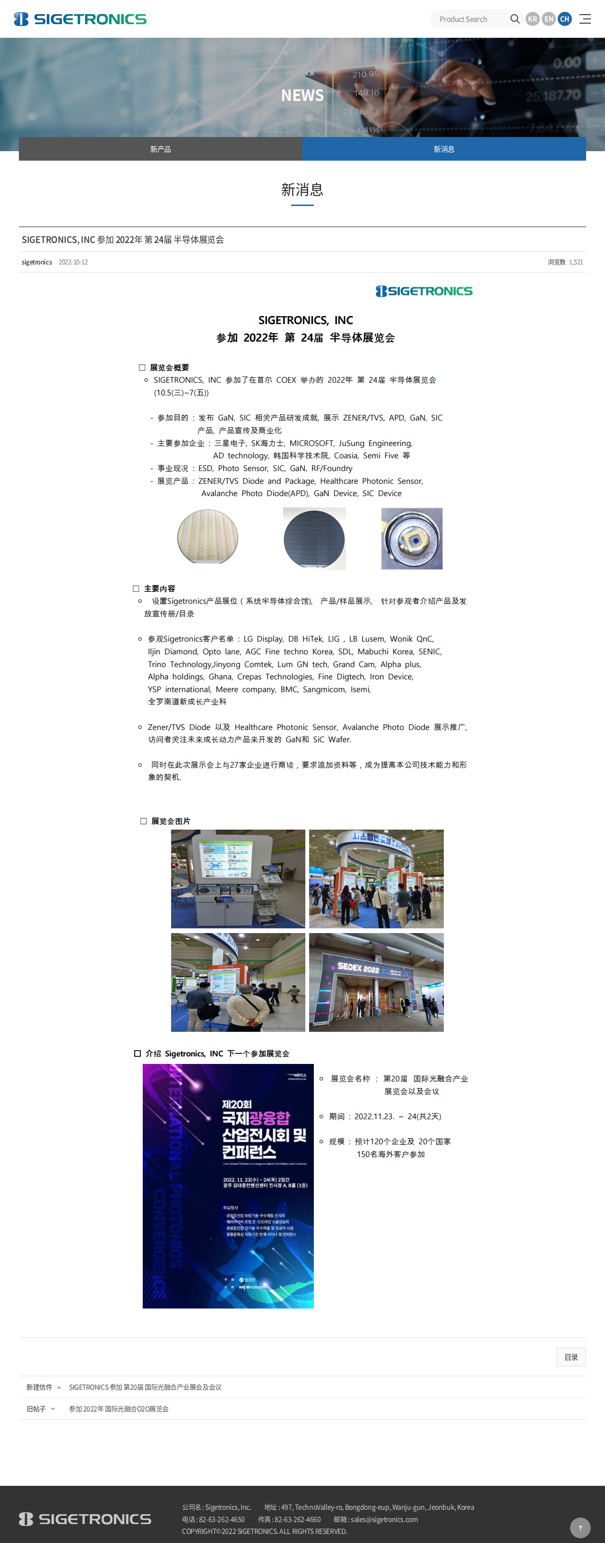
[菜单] (585, 19)
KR (532, 18)
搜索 (515, 19)
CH (565, 18)
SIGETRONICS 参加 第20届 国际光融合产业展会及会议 (145, 1386)
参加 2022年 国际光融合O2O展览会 (119, 1408)
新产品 (160, 149)
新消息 (444, 149)
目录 (571, 1357)
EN (548, 18)
